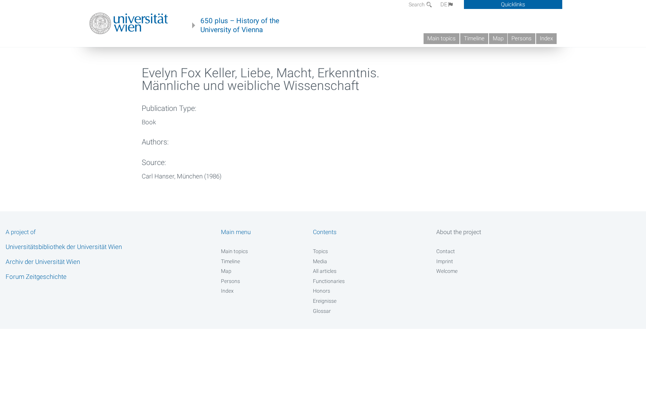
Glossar (322, 311)
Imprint (444, 261)
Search (417, 4)
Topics (320, 251)
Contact (445, 251)
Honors (321, 291)
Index (546, 38)
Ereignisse (324, 301)
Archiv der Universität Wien (43, 261)
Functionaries (329, 281)
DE (443, 4)
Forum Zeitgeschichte (36, 276)
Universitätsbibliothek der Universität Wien (64, 246)
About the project (458, 232)
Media (320, 261)
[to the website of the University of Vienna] (128, 23)
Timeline (474, 38)
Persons (521, 38)
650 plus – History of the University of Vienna (239, 25)
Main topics (441, 38)
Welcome (447, 271)
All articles (324, 271)
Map (498, 38)
